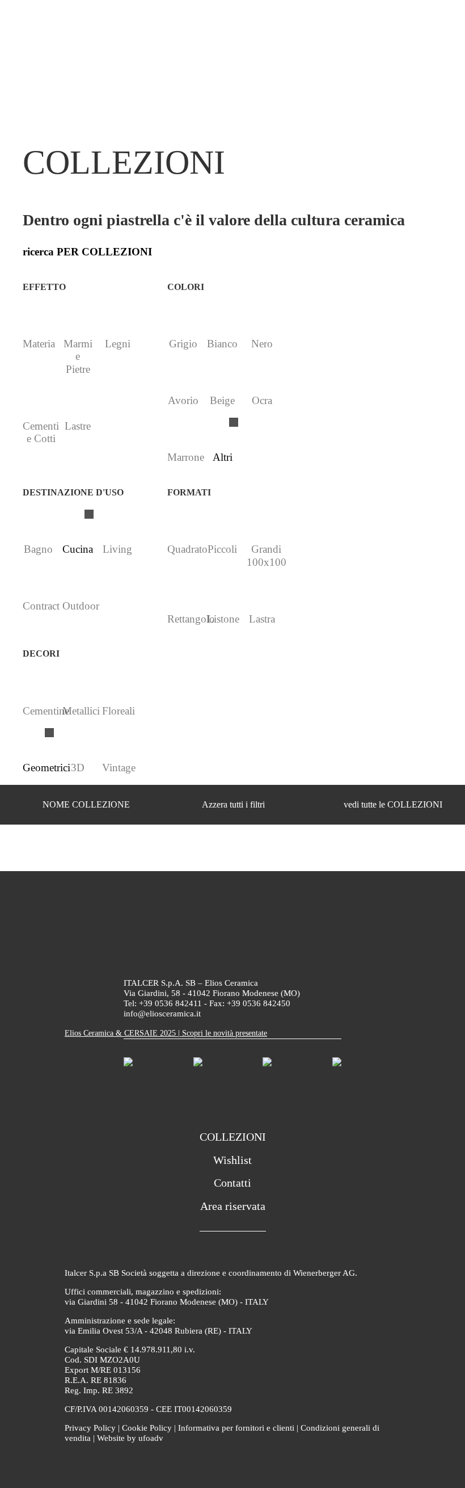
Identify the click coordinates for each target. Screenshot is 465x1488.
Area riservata (232, 1206)
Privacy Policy (90, 1427)
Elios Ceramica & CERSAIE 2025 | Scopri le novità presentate (166, 1033)
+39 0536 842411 (170, 1003)
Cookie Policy (147, 1427)
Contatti (232, 1182)
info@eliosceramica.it (162, 1013)
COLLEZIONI (233, 1136)
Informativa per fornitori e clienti (236, 1427)
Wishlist (232, 1160)
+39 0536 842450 (258, 1003)
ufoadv (150, 1438)
